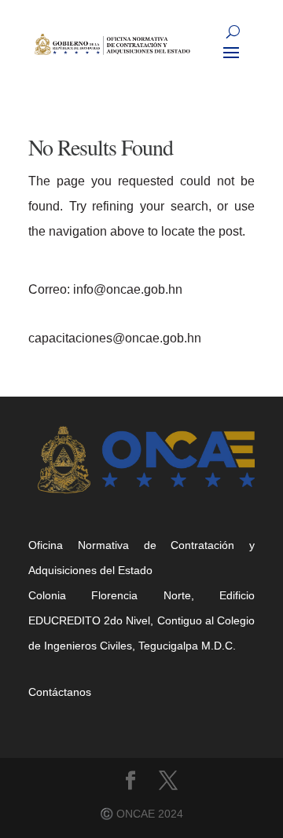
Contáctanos (59, 692)
